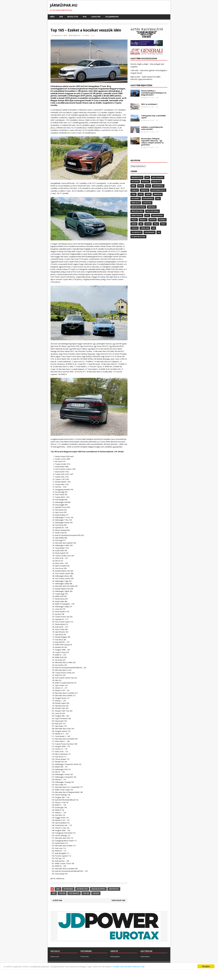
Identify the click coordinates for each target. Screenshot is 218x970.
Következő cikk (118, 900)
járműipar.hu (76, 35)
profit (134, 220)
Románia (162, 220)
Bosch (140, 186)
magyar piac (114, 889)
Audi (147, 177)
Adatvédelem (145, 956)
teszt (163, 224)
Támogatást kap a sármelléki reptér (153, 117)
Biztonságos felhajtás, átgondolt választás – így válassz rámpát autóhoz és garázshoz (152, 142)
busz (148, 186)
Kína (158, 199)
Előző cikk (57, 900)
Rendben (206, 966)
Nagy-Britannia (152, 211)
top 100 (62, 893)
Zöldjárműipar (112, 17)
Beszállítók (72, 17)
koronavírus (148, 199)
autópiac (145, 182)
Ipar (84, 17)
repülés (153, 220)
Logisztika (95, 17)
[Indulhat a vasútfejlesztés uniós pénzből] (135, 131)
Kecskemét (136, 199)
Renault (143, 220)
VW (159, 232)
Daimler (135, 190)
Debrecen (144, 190)
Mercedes (151, 207)
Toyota (96, 893)
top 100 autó (74, 893)
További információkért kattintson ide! (129, 966)
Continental (158, 186)
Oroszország (157, 215)
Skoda (134, 224)
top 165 (86, 893)
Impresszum (55, 956)
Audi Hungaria (157, 177)
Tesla (156, 224)
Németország (137, 215)
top (53, 893)
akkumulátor (137, 177)
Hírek (52, 17)
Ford (133, 194)
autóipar (135, 182)
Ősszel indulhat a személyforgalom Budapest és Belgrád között (153, 93)
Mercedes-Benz (137, 211)
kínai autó (136, 203)
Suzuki (148, 224)
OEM (61, 17)
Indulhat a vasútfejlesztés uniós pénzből (152, 128)
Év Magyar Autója (138, 237)
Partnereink (85, 956)
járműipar (157, 194)
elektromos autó (158, 190)
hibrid (148, 194)
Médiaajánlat (115, 956)
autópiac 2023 (82, 889)
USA (153, 228)
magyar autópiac (98, 889)
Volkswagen (149, 232)
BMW (133, 186)
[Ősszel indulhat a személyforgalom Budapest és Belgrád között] (135, 95)
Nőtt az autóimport (149, 104)
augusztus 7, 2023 (60, 35)
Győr (141, 194)
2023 (57, 889)
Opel (147, 215)
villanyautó (136, 232)
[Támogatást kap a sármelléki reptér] (135, 120)
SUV (141, 224)
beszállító (156, 182)
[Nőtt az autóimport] (135, 109)
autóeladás (68, 889)
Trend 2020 (145, 228)
